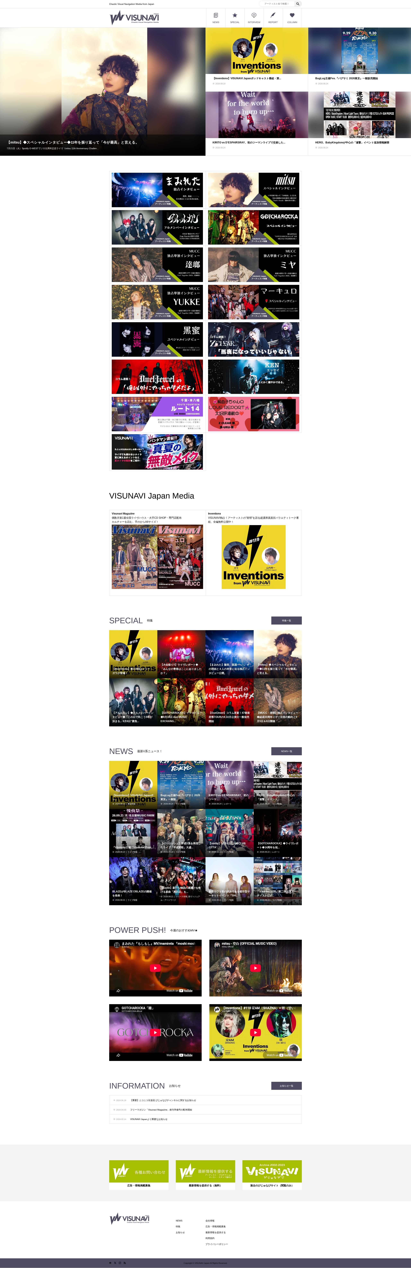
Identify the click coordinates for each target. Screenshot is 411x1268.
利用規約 (210, 1238)
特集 (178, 1226)
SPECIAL (235, 22)
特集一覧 (286, 620)
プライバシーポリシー (217, 1244)
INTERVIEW (254, 22)
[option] (103, 91)
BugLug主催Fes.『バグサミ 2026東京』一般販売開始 (346, 78)
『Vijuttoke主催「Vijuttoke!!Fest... (132, 847)
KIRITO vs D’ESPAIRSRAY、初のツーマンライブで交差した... (249, 142)
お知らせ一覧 (286, 1086)
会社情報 (210, 1220)
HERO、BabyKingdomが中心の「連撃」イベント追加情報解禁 (352, 142)
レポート (228, 804)
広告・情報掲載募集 (216, 1226)
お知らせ (180, 1232)
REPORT (273, 22)
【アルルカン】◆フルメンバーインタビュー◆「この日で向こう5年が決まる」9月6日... (76, 142)
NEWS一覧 (286, 751)
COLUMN (292, 22)
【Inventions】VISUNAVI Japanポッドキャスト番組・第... (247, 78)
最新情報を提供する (216, 1232)
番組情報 (131, 804)
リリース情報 (181, 896)
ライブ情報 (180, 804)
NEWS (216, 22)
